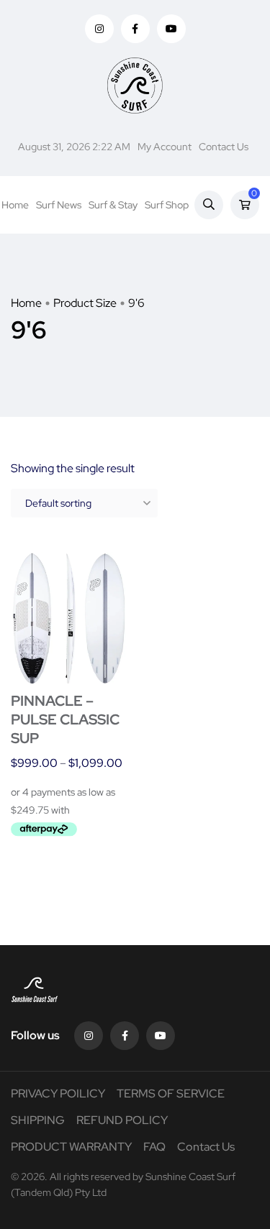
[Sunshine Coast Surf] (135, 85)
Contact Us (223, 146)
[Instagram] (88, 1035)
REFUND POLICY (122, 1120)
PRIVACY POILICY (58, 1093)
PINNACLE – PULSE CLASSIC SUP (65, 719)
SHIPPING (38, 1120)
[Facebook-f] (124, 1035)
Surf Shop (167, 204)
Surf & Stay (113, 204)
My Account (165, 146)
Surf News (58, 204)
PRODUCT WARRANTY (71, 1146)
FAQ (154, 1146)
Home (15, 204)
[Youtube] (160, 1035)
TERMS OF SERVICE (171, 1093)
